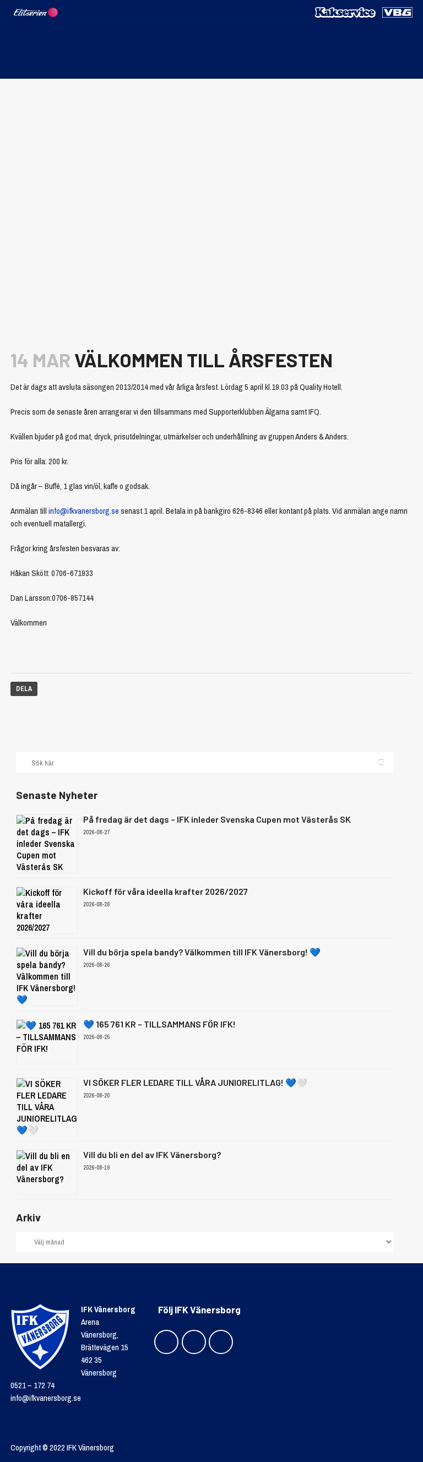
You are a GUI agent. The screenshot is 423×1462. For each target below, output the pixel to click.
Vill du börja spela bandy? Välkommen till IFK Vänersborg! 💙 (202, 952)
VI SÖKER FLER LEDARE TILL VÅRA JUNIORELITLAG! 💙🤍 (195, 1082)
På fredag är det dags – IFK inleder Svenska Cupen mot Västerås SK (217, 819)
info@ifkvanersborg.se (83, 511)
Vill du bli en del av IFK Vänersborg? (152, 1154)
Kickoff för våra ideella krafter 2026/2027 (165, 891)
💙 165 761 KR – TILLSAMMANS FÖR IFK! (159, 1024)
